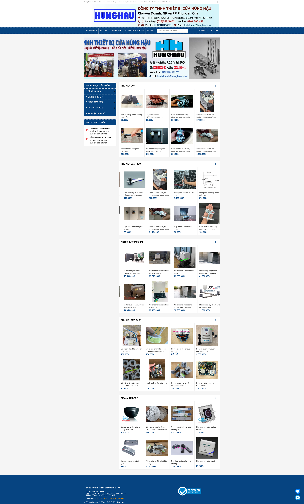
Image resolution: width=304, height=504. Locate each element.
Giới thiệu (104, 30)
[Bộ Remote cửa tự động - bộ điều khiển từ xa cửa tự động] (207, 413)
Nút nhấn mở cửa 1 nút (180, 461)
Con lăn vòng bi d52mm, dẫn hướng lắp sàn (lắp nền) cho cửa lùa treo (130, 195)
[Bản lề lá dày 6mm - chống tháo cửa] (131, 101)
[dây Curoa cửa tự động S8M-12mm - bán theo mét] (131, 413)
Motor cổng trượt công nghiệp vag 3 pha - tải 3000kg (205, 273)
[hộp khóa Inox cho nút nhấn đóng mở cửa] (157, 369)
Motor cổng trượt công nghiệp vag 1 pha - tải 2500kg (180, 307)
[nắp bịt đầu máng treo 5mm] (182, 213)
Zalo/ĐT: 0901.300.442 (98, 134)
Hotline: (208, 31)
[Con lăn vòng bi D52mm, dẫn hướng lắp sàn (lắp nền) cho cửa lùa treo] (131, 179)
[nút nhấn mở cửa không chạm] (182, 413)
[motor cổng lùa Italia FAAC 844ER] (182, 257)
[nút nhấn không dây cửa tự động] (157, 448)
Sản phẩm (116, 30)
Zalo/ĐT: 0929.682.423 (98, 143)
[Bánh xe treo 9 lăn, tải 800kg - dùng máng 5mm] (207, 135)
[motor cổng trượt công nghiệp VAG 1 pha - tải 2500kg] (182, 291)
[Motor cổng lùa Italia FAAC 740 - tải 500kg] (157, 257)
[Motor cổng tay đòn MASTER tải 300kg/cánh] (207, 291)
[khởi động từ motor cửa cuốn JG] (157, 335)
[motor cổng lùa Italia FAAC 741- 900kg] (157, 291)
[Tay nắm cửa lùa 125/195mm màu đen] (157, 101)
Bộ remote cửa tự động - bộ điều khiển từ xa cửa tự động (206, 429)
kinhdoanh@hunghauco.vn (99, 131)
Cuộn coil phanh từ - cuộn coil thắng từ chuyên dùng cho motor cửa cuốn (131, 351)
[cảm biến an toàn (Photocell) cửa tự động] (207, 448)
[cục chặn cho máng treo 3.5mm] (131, 213)
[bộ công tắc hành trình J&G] (207, 369)
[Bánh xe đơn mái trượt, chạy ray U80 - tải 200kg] (182, 135)
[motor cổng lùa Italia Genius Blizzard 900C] (131, 257)
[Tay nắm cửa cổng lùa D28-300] (131, 135)
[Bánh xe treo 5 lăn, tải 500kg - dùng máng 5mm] (207, 101)
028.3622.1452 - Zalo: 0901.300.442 (109, 498)
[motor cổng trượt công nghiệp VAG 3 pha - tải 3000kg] (207, 257)
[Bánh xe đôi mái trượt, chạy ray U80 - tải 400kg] (182, 101)
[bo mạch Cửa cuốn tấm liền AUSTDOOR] (182, 369)
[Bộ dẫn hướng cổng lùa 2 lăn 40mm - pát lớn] (157, 135)
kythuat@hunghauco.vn (98, 140)
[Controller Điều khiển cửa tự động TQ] (157, 413)
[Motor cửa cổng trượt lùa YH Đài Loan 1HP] (131, 291)
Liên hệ (150, 30)
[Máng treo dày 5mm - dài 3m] (182, 179)
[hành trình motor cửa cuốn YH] (131, 369)
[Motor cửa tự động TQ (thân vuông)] (131, 448)
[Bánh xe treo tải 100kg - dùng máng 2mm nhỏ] (207, 213)
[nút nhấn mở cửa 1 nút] (182, 448)
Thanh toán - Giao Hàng (134, 30)
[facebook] (218, 2)
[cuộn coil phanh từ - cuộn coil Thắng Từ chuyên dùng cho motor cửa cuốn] (131, 335)
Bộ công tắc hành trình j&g (206, 383)
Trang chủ (92, 30)
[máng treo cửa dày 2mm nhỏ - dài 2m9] (207, 179)
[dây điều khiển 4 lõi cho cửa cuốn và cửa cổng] (207, 335)
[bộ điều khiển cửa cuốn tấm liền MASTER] (182, 335)
